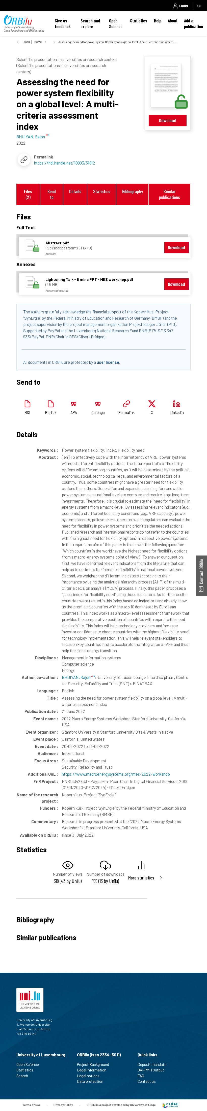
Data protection (90, 1081)
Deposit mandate (152, 1064)
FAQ (141, 1075)
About (172, 20)
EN (198, 6)
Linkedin (177, 412)
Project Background (93, 1064)
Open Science (115, 23)
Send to (51, 194)
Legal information (91, 1070)
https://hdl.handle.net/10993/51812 (64, 162)
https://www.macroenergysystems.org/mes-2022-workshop (116, 773)
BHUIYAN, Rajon (76, 677)
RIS (27, 412)
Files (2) (28, 194)
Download (167, 120)
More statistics (141, 877)
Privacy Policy (63, 1104)
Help (157, 20)
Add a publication (193, 23)
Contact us (147, 1081)
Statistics (138, 20)
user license (108, 362)
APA (73, 412)
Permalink (126, 412)
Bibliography (132, 191)
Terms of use (31, 1104)
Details (75, 191)
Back (26, 41)
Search (22, 1075)
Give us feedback (63, 23)
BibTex (50, 412)
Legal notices (88, 1075)
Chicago (98, 412)
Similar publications (169, 194)
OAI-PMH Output (151, 1070)
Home (38, 41)
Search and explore (90, 23)
